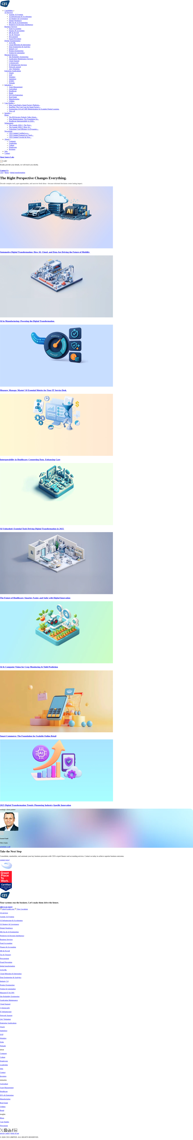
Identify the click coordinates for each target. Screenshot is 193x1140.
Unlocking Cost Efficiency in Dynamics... (24, 129)
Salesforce (12, 79)
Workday (12, 77)
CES (1, 173)
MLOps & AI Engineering (18, 23)
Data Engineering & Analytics (19, 47)
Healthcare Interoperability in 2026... (22, 121)
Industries (8, 85)
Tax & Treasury (14, 35)
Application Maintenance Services (21, 59)
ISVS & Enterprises (16, 95)
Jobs (6, 151)
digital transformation (17, 173)
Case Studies (9, 103)
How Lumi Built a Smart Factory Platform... (24, 105)
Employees (13, 147)
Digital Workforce (15, 21)
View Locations (22, 909)
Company (12, 141)
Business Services (10, 27)
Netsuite (12, 83)
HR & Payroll (14, 33)
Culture (11, 145)
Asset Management (15, 87)
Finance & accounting (16, 31)
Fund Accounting (15, 29)
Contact (7, 153)
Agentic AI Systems (16, 15)
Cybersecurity (14, 63)
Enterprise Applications (12, 71)
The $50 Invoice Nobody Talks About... (23, 117)
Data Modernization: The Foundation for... (24, 119)
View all (12, 111)
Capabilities (8, 11)
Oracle (11, 73)
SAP (10, 75)
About (6, 139)
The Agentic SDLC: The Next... (20, 125)
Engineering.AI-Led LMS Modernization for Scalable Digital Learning (34, 109)
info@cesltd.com (8, 909)
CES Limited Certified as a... (19, 133)
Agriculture (13, 89)
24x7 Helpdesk (14, 69)
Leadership (13, 143)
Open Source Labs (7, 157)
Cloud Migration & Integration (19, 45)
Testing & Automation (17, 53)
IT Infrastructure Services (18, 65)
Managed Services (10, 55)
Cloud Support (14, 61)
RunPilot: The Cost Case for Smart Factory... (25, 107)
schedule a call (5, 847)
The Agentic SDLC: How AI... (20, 127)
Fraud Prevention (15, 39)
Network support (15, 67)
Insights (7, 113)
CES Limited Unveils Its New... (20, 137)
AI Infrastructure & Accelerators (20, 17)
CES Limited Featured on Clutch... (21, 135)
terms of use (14, 1133)
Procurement (13, 37)
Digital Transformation (12, 41)
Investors (12, 149)
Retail (11, 93)
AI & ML (12, 43)
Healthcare (13, 91)
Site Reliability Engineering (18, 57)
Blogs (6, 115)
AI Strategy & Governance (18, 19)
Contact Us (4, 170)
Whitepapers (8, 123)
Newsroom (8, 131)
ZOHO (11, 81)
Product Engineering (16, 51)
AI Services (8, 13)
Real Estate (13, 97)
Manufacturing (14, 99)
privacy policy (5, 1133)
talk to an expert (6, 907)
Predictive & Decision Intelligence (21, 25)
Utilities (11, 101)
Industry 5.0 (13, 49)
